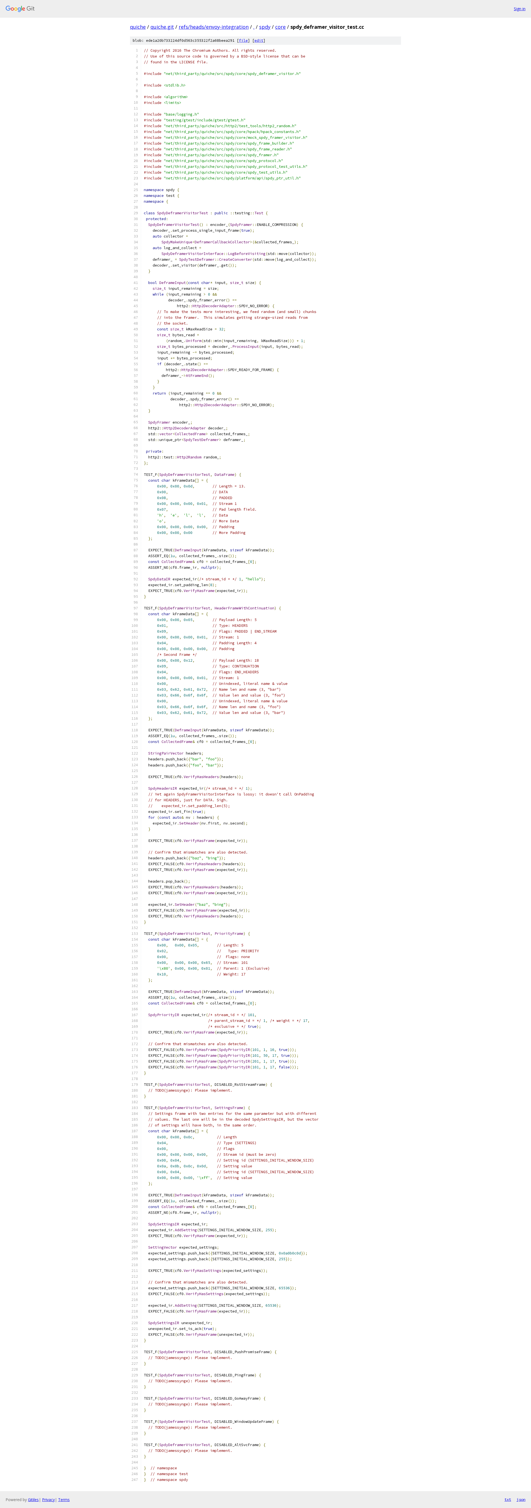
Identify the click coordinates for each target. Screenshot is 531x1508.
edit (258, 40)
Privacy (48, 1499)
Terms (64, 1499)
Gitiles (33, 1499)
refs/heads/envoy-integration (214, 27)
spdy (264, 27)
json (521, 1499)
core (280, 27)
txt (507, 1499)
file (243, 40)
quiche (138, 27)
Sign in (519, 8)
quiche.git (162, 27)
